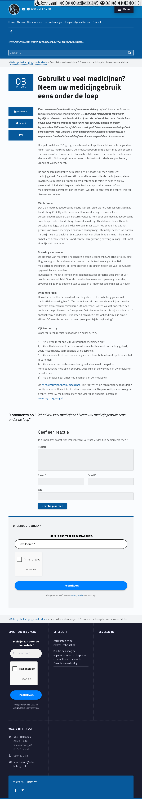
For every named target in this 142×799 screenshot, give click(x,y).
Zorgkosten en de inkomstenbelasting (64, 643)
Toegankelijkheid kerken (78, 22)
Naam (42, 475)
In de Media (22, 111)
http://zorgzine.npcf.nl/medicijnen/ (62, 385)
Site (40, 490)
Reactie (43, 446)
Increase (79, 3)
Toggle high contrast (126, 3)
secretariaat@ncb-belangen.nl (24, 764)
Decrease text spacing (121, 3)
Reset (90, 3)
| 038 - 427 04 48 (38, 9)
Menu (126, 9)
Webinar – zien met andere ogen (45, 22)
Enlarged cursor (108, 3)
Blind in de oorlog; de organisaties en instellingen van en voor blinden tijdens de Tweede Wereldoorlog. (70, 657)
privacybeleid (77, 595)
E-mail (92, 475)
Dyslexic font (97, 3)
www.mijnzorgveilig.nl (51, 398)
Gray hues (103, 3)
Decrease (85, 3)
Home (11, 22)
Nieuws (21, 22)
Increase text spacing (115, 3)
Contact (97, 22)
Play (63, 3)
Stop (74, 3)
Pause (68, 3)
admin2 (22, 123)
